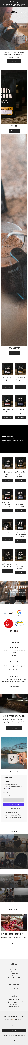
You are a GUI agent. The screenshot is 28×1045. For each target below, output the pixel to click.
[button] (10, 771)
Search (14, 967)
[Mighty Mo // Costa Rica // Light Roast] (7, 401)
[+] (9, 795)
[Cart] (25, 12)
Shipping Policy (14, 973)
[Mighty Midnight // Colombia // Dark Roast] (7, 555)
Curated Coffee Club (8, 533)
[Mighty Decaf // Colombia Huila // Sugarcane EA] (20, 555)
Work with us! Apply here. (14, 977)
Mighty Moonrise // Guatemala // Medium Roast (7, 379)
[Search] (21, 12)
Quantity (6, 792)
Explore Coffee (14, 61)
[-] (4, 795)
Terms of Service (14, 969)
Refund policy (14, 971)
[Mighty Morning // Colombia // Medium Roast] (20, 369)
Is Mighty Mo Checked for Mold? (12, 934)
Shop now (14, 131)
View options (7, 387)
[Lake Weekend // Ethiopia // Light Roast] (20, 524)
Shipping (6, 784)
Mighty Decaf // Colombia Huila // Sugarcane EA (20, 564)
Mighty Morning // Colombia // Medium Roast (20, 379)
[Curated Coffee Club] (7, 524)
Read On (20, 598)
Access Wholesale (14, 728)
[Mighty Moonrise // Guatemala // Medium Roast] (7, 369)
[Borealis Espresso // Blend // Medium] (20, 401)
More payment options (14, 808)
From (8, 383)
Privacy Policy (14, 975)
